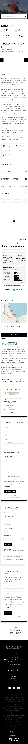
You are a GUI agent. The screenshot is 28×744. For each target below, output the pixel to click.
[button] (25, 16)
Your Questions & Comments (11, 452)
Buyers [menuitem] (14, 674)
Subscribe (8, 613)
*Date (5, 439)
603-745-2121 (18, 5)
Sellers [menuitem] (14, 676)
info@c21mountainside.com (15, 659)
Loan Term (6, 512)
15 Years (14, 516)
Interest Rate (7, 535)
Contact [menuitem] (14, 681)
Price (5, 521)
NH (14, 379)
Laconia (5, 381)
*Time (5, 445)
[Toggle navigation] (25, 5)
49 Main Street (15, 663)
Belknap (19, 379)
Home (3, 379)
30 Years (7, 516)
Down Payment (8, 528)
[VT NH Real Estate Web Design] (14, 740)
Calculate (8, 544)
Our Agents (13, 412)
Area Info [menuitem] (14, 678)
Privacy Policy (7, 486)
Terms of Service (14, 497)
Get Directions (14, 334)
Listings (9, 379)
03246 (11, 381)
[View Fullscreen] (3, 311)
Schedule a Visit (19, 422)
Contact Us (6, 412)
